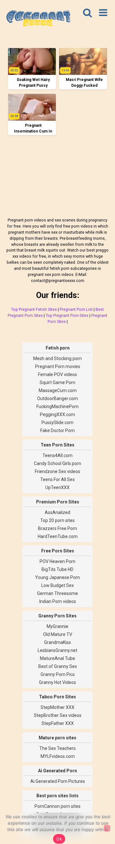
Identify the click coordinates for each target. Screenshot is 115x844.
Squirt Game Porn (57, 382)
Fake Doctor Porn (57, 430)
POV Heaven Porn (57, 561)
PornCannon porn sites (57, 806)
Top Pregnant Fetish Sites (34, 309)
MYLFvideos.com (58, 756)
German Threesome (57, 593)
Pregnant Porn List (76, 309)
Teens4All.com (57, 455)
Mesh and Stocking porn (57, 358)
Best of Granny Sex (57, 666)
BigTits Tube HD (57, 569)
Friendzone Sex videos (57, 471)
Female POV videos (57, 374)
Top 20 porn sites (57, 520)
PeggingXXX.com (57, 414)
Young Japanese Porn (57, 577)
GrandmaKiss (57, 642)
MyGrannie (57, 626)
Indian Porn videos (57, 601)
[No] (107, 828)
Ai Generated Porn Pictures (57, 781)
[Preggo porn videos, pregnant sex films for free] (38, 19)
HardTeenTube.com (58, 536)
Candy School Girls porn (57, 463)
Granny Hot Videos (57, 682)
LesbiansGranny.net (57, 650)
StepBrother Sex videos (57, 715)
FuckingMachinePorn (57, 406)
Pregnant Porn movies (57, 366)
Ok (59, 838)
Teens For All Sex (57, 479)
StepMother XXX (57, 707)
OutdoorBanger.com (57, 398)
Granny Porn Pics (58, 674)
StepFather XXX (58, 723)
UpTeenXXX (57, 487)
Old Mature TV (57, 634)
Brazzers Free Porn (57, 528)
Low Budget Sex (57, 585)
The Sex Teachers (57, 748)
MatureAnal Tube (57, 658)
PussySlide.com (57, 422)
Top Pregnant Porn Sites (67, 315)
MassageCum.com (58, 390)
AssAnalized (57, 512)
